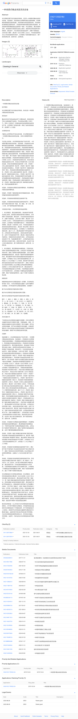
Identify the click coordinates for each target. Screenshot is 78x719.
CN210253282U (7, 613)
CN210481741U (7, 617)
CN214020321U (7, 609)
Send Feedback (25, 716)
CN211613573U (7, 577)
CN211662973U (7, 621)
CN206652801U (7, 558)
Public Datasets (37, 716)
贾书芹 (58, 34)
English (63, 31)
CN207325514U (7, 593)
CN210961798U (7, 562)
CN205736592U (7, 570)
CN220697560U (7, 633)
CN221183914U (7, 585)
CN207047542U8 (8, 574)
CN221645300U (7, 653)
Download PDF (57, 24)
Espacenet (62, 91)
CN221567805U (7, 625)
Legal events (64, 84)
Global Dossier (70, 91)
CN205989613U (7, 605)
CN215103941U (7, 601)
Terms (46, 716)
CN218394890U (7, 629)
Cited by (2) (56, 84)
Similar (55, 26)
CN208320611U (7, 597)
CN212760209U (7, 566)
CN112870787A (8, 536)
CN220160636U (7, 645)
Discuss (52, 93)
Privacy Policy (54, 716)
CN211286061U (7, 581)
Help (62, 716)
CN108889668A (7, 641)
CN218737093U (7, 589)
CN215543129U (7, 649)
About (16, 716)
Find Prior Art (69, 24)
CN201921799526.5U (9, 672)
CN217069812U (7, 637)
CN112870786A (8, 532)
